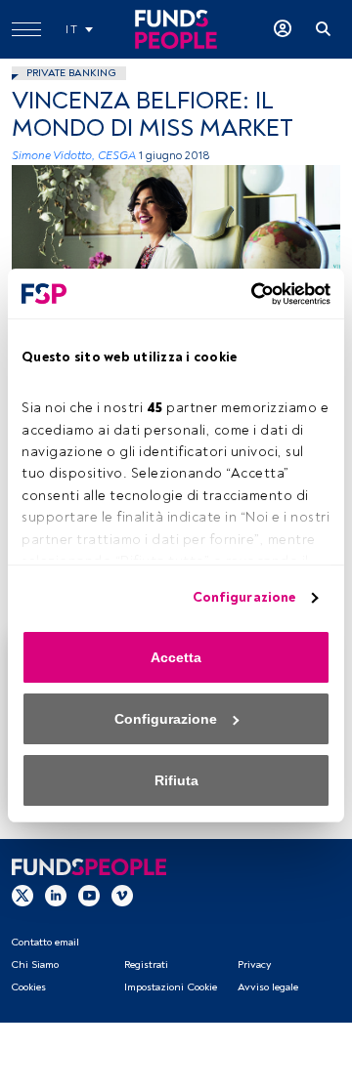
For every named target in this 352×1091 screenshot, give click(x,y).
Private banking (71, 72)
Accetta (176, 657)
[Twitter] (22, 895)
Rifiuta (176, 780)
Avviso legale (268, 987)
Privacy (254, 964)
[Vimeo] (122, 895)
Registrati (146, 964)
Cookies (28, 987)
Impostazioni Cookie (170, 987)
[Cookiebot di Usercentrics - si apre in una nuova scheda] (249, 294)
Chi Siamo (35, 964)
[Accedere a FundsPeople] (282, 29)
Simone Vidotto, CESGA (74, 155)
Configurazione (244, 597)
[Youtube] (89, 895)
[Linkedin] (55, 895)
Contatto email (45, 942)
